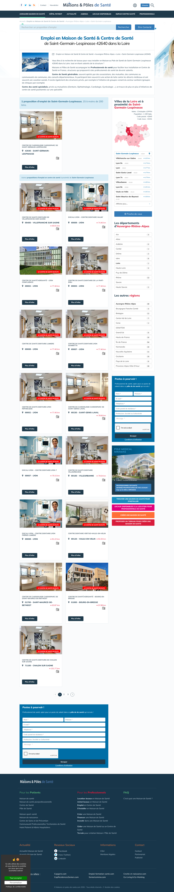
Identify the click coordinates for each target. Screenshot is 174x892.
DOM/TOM (120, 328)
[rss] (34, 5)
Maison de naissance (29, 817)
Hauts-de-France (132, 337)
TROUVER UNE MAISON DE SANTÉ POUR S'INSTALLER (133, 500)
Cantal (132, 249)
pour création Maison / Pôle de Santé (97, 833)
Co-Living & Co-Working (134, 877)
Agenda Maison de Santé (31, 854)
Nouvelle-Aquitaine (132, 352)
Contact (43, 5)
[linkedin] (30, 5)
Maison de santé (27, 798)
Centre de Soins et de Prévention (34, 821)
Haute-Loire (132, 268)
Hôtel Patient (55, 14)
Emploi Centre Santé (125, 14)
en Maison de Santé (93, 798)
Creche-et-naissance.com (134, 874)
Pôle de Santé (26, 808)
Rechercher (123, 27)
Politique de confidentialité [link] (16, 887)
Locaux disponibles (102, 14)
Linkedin (62, 858)
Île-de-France (132, 342)
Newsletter (54, 5)
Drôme (132, 254)
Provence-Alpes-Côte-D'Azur (132, 366)
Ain (132, 234)
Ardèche (132, 244)
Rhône (132, 277)
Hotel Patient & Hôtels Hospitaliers (35, 827)
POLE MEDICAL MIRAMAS (123, 450)
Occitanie (132, 356)
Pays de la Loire (132, 361)
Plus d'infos (29, 167)
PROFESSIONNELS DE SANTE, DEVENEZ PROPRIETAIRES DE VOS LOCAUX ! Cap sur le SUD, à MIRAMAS (132, 488)
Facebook (62, 851)
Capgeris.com (60, 874)
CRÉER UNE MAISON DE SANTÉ (133, 515)
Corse (132, 323)
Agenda (84, 14)
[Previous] (55, 694)
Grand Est (132, 332)
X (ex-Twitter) (64, 855)
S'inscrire (145, 5)
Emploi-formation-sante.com (101, 874)
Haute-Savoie (132, 287)
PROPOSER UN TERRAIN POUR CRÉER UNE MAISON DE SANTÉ (133, 522)
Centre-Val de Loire (132, 318)
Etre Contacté (144, 27)
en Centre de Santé (89, 805)
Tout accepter (16, 878)
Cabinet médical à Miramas (126, 480)
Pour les (30, 792)
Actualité (71, 14)
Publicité (139, 857)
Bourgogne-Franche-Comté (132, 309)
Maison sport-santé (28, 814)
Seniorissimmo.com (97, 877)
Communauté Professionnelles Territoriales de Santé (42, 824)
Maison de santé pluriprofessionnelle (36, 802)
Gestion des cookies (112, 887)
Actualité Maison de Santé (31, 851)
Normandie (132, 347)
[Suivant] (72, 694)
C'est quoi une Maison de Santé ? (137, 798)
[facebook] (21, 5)
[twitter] (25, 5)
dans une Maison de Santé (92, 821)
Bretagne (132, 313)
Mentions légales (107, 854)
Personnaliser (16, 882)
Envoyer (64, 762)
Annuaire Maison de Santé (32, 14)
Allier (118, 239)
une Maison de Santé (89, 814)
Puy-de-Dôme (121, 273)
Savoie (118, 282)
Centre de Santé (27, 805)
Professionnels (147, 14)
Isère (132, 258)
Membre (136, 6)
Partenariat (140, 854)
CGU (102, 851)
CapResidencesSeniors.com (66, 877)
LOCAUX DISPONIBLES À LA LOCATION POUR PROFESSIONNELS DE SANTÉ (133, 507)
